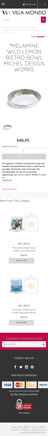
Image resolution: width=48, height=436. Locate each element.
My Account (31, 4)
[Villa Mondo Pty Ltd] (24, 12)
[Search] (43, 20)
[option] (24, 100)
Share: (34, 37)
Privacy (25, 430)
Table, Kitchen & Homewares (23, 27)
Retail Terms (38, 427)
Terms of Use (38, 430)
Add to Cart (24, 157)
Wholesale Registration (32, 432)
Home (4, 27)
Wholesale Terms (20, 427)
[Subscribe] (43, 344)
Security (15, 430)
